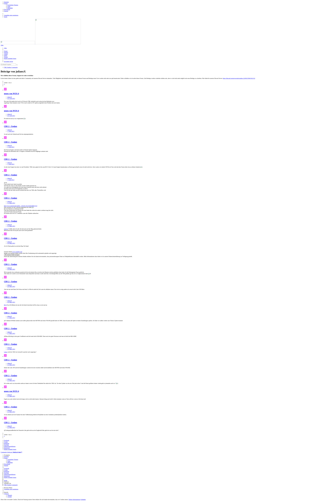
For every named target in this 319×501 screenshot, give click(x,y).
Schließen (83, 499)
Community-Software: (11, 452)
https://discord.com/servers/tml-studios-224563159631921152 (239, 78)
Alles (5, 48)
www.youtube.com (17, 251)
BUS (5, 305)
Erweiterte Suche (8, 61)
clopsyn (6, 229)
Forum (5, 51)
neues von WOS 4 (11, 93)
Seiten (5, 55)
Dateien (6, 52)
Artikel (6, 54)
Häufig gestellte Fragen (10, 58)
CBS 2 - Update (10, 126)
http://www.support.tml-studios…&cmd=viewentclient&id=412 (20, 206)
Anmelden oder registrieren (11, 15)
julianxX (9, 97)
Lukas (5, 352)
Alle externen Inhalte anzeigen (12, 255)
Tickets (6, 57)
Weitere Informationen (74, 499)
